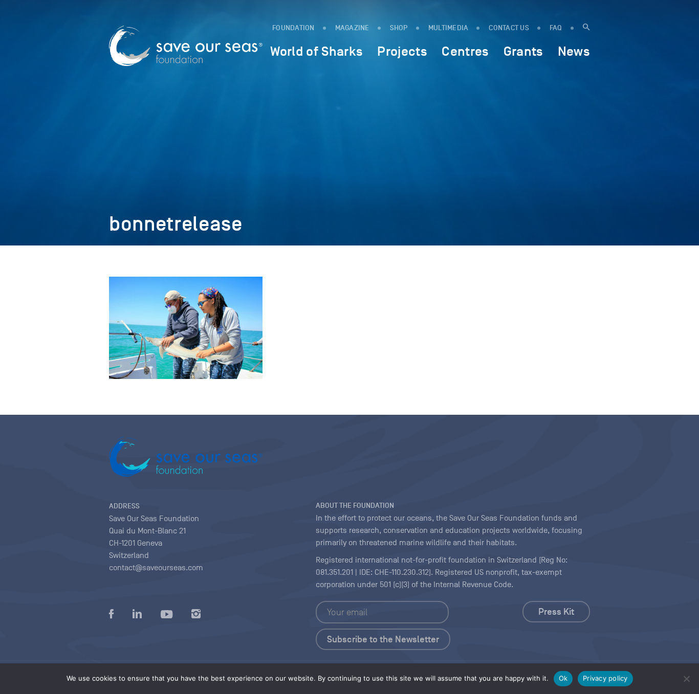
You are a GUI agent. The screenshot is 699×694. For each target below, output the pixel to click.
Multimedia (448, 28)
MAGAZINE (352, 28)
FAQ (556, 28)
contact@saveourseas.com (156, 567)
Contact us (509, 28)
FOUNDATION (293, 28)
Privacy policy (605, 678)
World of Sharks (316, 51)
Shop (399, 28)
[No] (686, 679)
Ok (563, 678)
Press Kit (556, 611)
